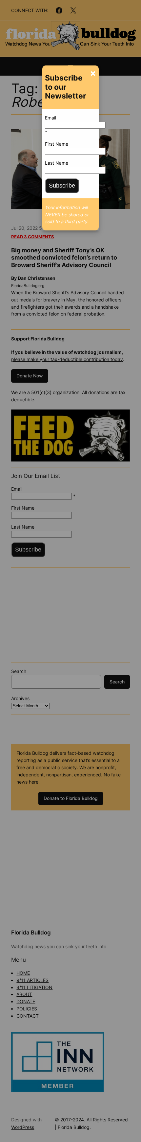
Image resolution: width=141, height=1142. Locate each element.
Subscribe (62, 185)
